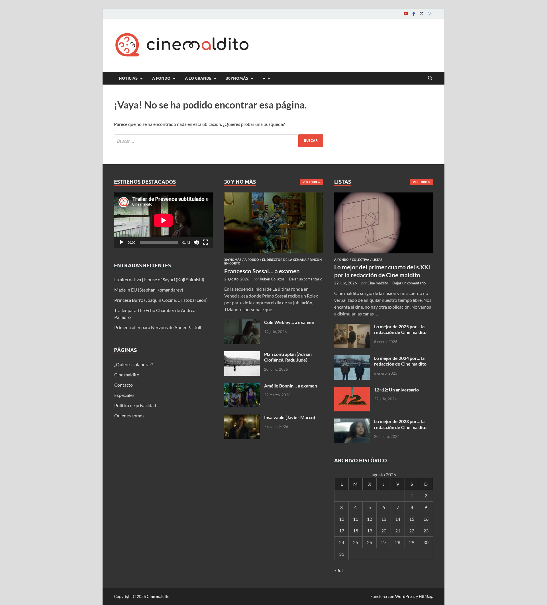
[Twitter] (421, 14)
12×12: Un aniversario (396, 389)
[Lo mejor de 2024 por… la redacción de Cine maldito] (352, 358)
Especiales (124, 395)
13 (383, 519)
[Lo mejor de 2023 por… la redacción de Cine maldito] (352, 421)
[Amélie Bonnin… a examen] (242, 386)
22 (411, 530)
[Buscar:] (218, 140)
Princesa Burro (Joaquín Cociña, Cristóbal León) (161, 300)
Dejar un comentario (305, 279)
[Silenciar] (196, 242)
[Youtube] (405, 14)
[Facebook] (413, 14)
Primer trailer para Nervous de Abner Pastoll (157, 327)
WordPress (405, 596)
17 (341, 530)
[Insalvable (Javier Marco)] (242, 418)
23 (425, 530)
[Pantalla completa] (205, 242)
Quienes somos (129, 415)
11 (355, 519)
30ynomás (237, 78)
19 (369, 530)
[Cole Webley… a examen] (242, 322)
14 (397, 519)
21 (397, 530)
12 (369, 519)
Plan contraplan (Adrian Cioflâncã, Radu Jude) (288, 357)
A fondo (161, 78)
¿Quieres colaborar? (133, 364)
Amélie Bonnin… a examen (290, 385)
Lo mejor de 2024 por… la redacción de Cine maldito (400, 361)
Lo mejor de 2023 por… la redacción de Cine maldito (400, 424)
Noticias (128, 78)
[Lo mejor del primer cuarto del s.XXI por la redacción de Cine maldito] (383, 195)
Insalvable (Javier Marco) (289, 417)
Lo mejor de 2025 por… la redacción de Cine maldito (400, 329)
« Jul (338, 570)
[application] (163, 220)
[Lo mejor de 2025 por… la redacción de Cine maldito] (352, 327)
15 (411, 519)
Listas (377, 260)
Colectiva (360, 260)
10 (341, 519)
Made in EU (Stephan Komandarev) (148, 289)
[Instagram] (429, 14)
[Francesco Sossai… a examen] (273, 195)
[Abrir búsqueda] (430, 78)
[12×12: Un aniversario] (352, 390)
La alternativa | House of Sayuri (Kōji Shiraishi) (159, 279)
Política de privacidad (135, 405)
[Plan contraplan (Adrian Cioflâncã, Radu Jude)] (242, 354)
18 (355, 530)
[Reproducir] (121, 242)
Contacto (123, 384)
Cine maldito (126, 374)
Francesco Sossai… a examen (262, 270)
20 (383, 530)
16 (425, 519)
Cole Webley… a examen (289, 322)
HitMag (425, 596)
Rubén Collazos (272, 279)
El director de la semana (284, 260)
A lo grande (198, 78)
